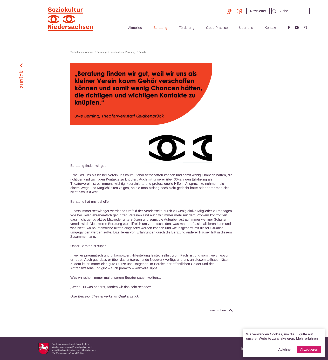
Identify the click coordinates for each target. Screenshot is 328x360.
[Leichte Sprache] (239, 10)
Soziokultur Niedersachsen (70, 19)
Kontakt (270, 28)
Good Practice (217, 28)
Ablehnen (285, 349)
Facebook (289, 27)
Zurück (21, 79)
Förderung (186, 28)
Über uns (246, 28)
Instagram (305, 27)
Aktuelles (135, 28)
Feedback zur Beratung (122, 52)
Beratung (160, 28)
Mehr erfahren (307, 338)
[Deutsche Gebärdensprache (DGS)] (229, 10)
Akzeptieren (309, 349)
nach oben (218, 310)
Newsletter (258, 11)
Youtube (297, 27)
